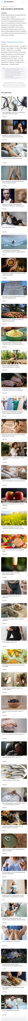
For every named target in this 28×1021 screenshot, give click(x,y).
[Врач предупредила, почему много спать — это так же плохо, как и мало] (14, 798)
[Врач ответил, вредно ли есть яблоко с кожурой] (14, 499)
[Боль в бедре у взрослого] (14, 637)
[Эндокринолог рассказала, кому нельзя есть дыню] (14, 660)
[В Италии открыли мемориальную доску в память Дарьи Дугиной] (14, 291)
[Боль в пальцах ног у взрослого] (14, 936)
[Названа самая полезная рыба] (14, 775)
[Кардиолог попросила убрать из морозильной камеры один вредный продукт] (14, 130)
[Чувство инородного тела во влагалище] (14, 476)
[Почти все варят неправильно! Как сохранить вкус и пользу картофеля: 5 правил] (14, 337)
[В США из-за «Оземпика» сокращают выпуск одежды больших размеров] (14, 407)
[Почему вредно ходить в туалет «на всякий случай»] (14, 683)
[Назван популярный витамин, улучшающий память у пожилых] (14, 360)
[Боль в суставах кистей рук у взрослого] (14, 729)
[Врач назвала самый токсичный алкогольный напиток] (14, 568)
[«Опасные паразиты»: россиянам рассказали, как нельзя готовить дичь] (14, 384)
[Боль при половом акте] (14, 222)
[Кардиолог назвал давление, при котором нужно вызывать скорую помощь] (14, 913)
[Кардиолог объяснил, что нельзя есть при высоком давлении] (14, 268)
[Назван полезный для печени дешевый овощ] (14, 545)
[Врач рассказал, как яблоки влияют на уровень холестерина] (14, 314)
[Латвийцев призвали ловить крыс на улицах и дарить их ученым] (14, 821)
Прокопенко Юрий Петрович (15, 42)
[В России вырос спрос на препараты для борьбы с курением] (14, 867)
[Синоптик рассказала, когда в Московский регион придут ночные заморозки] (14, 959)
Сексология (12, 6)
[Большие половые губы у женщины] (14, 153)
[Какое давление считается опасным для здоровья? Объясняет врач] (14, 107)
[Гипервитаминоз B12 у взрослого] (14, 752)
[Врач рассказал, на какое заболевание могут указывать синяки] (14, 176)
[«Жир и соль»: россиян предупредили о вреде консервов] (14, 844)
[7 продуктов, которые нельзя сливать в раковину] (14, 614)
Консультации (4, 6)
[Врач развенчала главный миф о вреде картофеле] (14, 982)
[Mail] (5, 1)
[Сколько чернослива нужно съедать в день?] (14, 706)
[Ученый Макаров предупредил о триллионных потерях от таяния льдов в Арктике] (14, 245)
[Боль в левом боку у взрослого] (14, 1005)
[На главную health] (10, 1)
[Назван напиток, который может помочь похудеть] (14, 453)
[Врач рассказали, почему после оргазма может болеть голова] (14, 430)
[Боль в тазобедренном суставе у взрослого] (14, 591)
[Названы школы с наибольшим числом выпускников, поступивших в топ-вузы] (14, 890)
